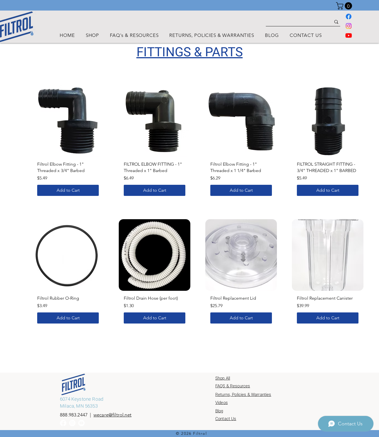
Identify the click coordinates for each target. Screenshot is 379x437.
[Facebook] (348, 16)
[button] (345, 5)
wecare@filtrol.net (113, 415)
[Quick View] (68, 121)
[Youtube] (348, 35)
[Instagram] (348, 26)
